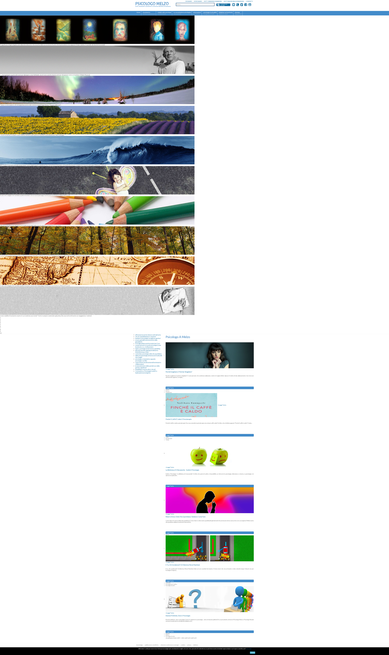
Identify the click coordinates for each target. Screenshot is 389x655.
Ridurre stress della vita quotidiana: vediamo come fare (185, 517)
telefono (195, 645)
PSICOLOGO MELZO (152, 4)
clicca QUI (248, 648)
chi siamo (188, 1)
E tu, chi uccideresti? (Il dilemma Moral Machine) (183, 565)
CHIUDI (252, 652)
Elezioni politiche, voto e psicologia (178, 616)
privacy (189, 645)
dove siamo (198, 1)
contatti (249, 1)
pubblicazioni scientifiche (151, 645)
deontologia (139, 645)
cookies (183, 645)
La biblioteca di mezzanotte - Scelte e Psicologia (182, 470)
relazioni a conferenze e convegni (170, 645)
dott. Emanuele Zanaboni (213, 1)
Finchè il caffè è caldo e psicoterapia (178, 419)
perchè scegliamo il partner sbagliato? (179, 372)
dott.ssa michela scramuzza (234, 1)
